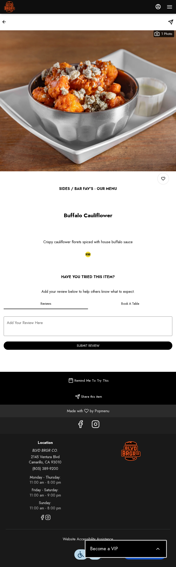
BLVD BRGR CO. (130, 451)
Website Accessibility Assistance (88, 539)
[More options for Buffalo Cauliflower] (163, 178)
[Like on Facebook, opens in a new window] (80, 425)
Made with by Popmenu (56, 411)
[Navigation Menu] (170, 7)
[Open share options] (170, 22)
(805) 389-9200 (45, 468)
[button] (5, 21)
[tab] (46, 303)
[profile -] (158, 6)
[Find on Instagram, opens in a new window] (95, 425)
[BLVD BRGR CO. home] (24, 7)
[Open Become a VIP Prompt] (157, 548)
